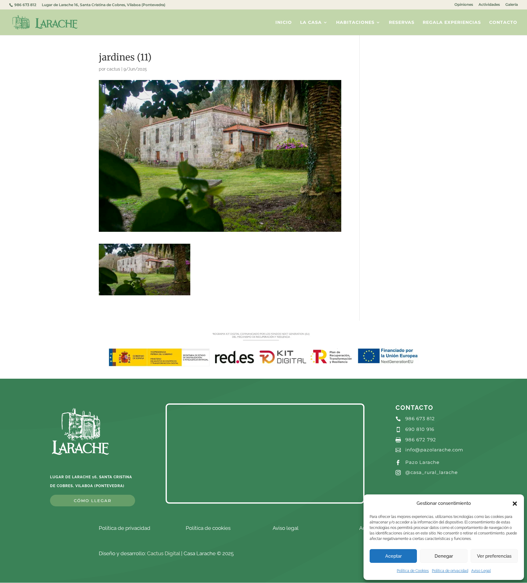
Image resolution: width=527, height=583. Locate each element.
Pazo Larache (422, 462)
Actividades (489, 5)
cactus (113, 69)
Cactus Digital (163, 553)
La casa (311, 22)
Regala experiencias (452, 22)
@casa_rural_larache (431, 472)
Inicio (283, 22)
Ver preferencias (494, 556)
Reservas (401, 22)
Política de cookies (208, 528)
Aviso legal (286, 528)
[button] (515, 504)
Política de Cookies (413, 571)
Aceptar (393, 556)
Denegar (444, 556)
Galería (511, 5)
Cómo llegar (92, 500)
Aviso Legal (481, 571)
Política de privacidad (450, 571)
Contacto (503, 22)
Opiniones (463, 5)
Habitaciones (355, 22)
